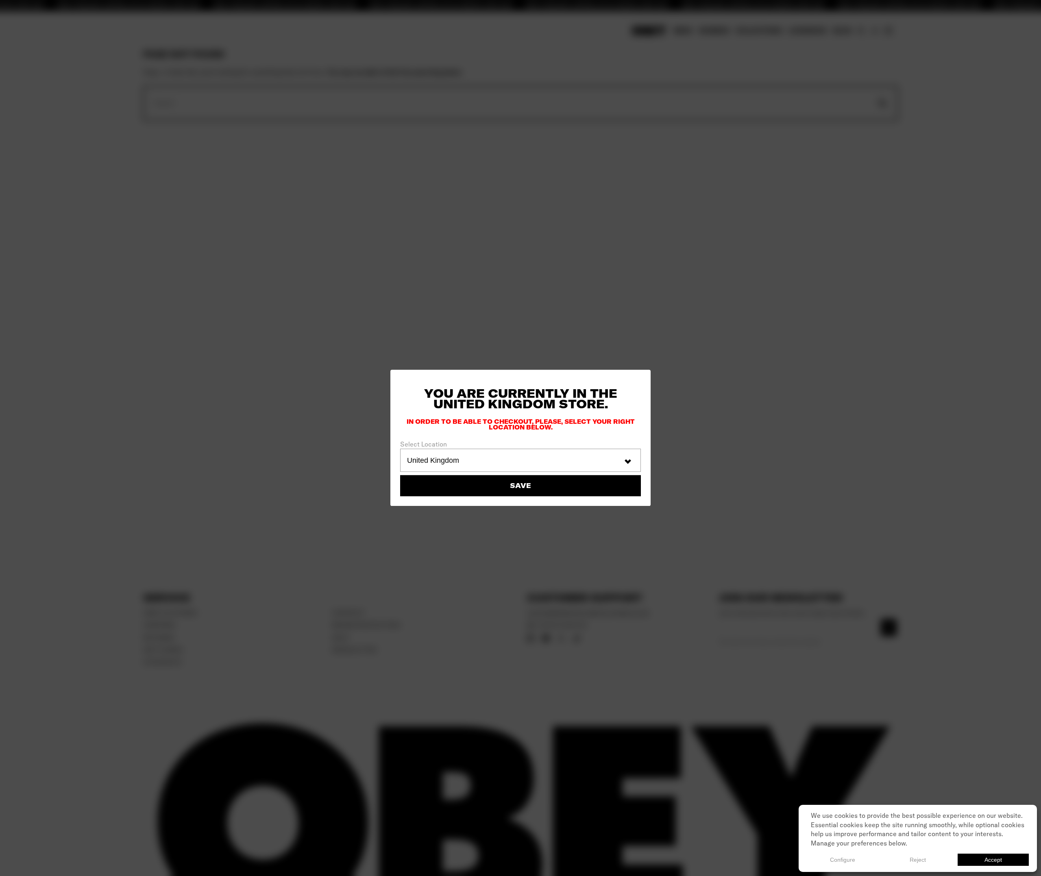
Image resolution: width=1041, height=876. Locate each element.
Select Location (423, 444)
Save (520, 486)
